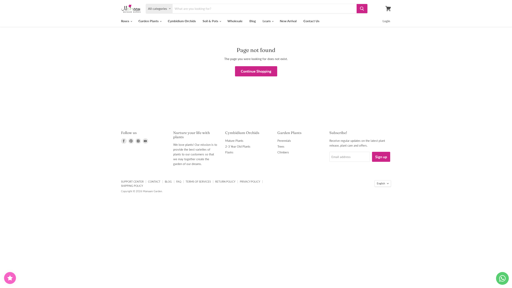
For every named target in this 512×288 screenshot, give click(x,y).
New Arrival (288, 21)
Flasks (229, 152)
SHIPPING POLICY (132, 185)
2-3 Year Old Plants (237, 146)
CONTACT (154, 181)
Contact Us (311, 21)
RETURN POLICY (225, 181)
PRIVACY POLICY (250, 181)
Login (386, 21)
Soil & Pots (211, 21)
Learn (267, 21)
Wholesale (235, 21)
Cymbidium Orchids (182, 21)
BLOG (168, 181)
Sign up (381, 157)
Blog (252, 21)
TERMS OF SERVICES (198, 181)
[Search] (362, 8)
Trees (280, 146)
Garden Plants (148, 21)
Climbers (283, 152)
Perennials (284, 140)
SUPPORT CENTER (132, 181)
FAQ (178, 181)
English (381, 183)
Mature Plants (234, 140)
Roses (125, 21)
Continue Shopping (256, 71)
